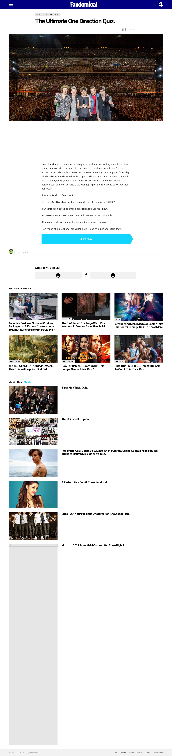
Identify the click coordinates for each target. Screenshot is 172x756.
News (12, 319)
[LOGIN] (161, 4)
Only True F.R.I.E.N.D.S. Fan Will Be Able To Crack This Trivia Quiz (137, 367)
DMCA (139, 753)
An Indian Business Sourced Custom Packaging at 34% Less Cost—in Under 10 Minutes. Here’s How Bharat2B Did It (32, 326)
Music (27, 381)
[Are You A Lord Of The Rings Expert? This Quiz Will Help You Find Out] (33, 349)
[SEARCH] (156, 4)
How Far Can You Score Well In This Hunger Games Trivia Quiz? (83, 367)
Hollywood (15, 361)
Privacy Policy (158, 753)
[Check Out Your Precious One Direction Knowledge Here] (33, 526)
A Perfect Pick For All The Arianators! (84, 482)
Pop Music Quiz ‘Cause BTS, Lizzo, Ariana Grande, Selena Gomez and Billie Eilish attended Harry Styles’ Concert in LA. (110, 452)
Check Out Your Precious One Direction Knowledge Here (96, 513)
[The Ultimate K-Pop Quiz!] (33, 431)
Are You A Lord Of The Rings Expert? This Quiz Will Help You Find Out (31, 367)
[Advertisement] (86, 142)
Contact (131, 753)
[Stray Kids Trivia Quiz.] (33, 400)
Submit (147, 753)
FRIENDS (66, 319)
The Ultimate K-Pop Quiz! (76, 419)
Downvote (113, 275)
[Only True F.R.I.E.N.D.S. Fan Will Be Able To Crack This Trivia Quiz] (138, 349)
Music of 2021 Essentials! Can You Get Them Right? (93, 545)
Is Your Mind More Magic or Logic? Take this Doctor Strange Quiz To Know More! (138, 325)
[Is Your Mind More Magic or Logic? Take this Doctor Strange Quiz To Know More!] (138, 307)
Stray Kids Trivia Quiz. (75, 387)
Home (116, 753)
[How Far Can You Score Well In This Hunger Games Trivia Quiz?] (86, 349)
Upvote (58, 275)
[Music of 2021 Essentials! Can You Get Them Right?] (33, 644)
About (123, 753)
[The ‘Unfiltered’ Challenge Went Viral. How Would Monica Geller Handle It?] (86, 306)
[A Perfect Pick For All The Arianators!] (33, 494)
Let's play (86, 239)
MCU (118, 319)
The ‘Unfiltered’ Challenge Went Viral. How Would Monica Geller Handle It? (84, 325)
